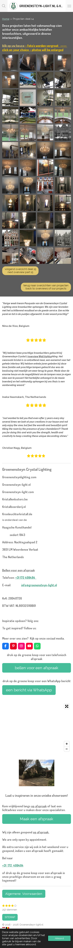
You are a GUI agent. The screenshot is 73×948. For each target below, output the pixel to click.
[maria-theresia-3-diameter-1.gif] (45, 255)
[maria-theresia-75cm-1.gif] (45, 115)
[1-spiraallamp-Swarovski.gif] (27, 62)
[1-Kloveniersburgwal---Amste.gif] (62, 132)
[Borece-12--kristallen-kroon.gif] (10, 115)
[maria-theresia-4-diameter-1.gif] (62, 255)
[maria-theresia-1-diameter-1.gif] (10, 255)
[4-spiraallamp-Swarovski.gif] (10, 62)
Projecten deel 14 (23, 18)
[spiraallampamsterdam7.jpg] (62, 203)
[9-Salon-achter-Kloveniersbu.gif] (45, 150)
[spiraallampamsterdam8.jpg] (10, 220)
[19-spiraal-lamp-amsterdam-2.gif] (45, 220)
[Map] (36, 727)
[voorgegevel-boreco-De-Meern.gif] (27, 80)
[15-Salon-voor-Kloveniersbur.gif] (27, 185)
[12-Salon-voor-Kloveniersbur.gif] (27, 168)
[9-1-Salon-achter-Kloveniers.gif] (10, 168)
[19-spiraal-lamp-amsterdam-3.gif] (27, 220)
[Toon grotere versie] (36, 773)
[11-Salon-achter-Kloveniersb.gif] (27, 150)
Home (5, 18)
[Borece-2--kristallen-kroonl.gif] (45, 80)
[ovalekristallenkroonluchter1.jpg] (27, 132)
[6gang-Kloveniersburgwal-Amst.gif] (62, 185)
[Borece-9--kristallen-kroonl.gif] (62, 97)
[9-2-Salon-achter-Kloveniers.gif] (62, 150)
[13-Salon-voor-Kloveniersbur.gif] (62, 168)
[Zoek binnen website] (3, 6)
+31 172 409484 (25, 577)
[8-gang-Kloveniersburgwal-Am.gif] (27, 203)
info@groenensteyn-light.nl (39, 585)
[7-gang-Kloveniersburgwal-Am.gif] (10, 203)
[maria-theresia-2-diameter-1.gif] (27, 255)
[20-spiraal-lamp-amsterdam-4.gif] (62, 220)
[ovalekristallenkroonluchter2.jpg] (45, 132)
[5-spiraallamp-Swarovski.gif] (62, 62)
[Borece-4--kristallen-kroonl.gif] (62, 80)
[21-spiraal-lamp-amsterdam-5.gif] (45, 203)
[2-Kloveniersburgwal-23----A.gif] (62, 238)
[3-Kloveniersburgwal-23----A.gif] (10, 238)
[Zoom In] (66, 743)
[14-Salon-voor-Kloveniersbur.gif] (10, 185)
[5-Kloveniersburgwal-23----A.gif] (45, 168)
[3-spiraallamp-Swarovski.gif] (10, 80)
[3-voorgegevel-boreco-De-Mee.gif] (27, 115)
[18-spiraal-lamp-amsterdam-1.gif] (27, 238)
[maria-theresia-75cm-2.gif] (62, 115)
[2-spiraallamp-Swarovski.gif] (45, 62)
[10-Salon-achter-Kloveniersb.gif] (10, 150)
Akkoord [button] (59, 938)
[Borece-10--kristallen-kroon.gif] (45, 97)
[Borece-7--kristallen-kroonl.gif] (27, 97)
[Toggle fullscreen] (66, 706)
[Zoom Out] (66, 748)
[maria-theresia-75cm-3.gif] (10, 132)
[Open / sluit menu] (69, 6)
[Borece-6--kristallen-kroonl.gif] (10, 97)
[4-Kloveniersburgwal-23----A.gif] (45, 185)
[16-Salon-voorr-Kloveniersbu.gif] (45, 238)
